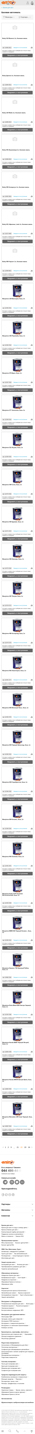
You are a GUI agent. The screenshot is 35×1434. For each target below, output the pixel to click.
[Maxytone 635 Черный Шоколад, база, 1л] (17, 737)
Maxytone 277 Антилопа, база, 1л (13, 410)
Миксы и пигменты (7, 1236)
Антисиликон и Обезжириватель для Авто (14, 1345)
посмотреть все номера (8, 1173)
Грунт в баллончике (26, 1295)
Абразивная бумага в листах (10, 1394)
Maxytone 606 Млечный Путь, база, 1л (15, 707)
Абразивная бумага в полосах (11, 1282)
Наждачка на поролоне (8, 1280)
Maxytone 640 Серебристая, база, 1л (14, 782)
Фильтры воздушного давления (11, 1336)
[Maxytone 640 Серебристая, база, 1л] (17, 774)
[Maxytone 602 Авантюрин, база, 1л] (17, 662)
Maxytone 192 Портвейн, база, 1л (13, 336)
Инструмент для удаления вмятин (13, 1314)
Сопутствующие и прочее (21, 1256)
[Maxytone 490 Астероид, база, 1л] (17, 625)
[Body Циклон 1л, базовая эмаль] (17, 67)
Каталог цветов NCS (21, 1243)
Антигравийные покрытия (9, 1295)
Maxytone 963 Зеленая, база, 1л (13, 856)
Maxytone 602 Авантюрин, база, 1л (14, 670)
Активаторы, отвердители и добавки (12, 1251)
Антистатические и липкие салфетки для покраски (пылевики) (17, 1352)
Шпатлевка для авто (7, 1258)
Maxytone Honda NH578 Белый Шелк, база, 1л (17, 1080)
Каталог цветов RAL (7, 1245)
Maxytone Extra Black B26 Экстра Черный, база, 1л (16, 1006)
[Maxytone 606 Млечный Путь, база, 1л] (17, 699)
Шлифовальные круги (8, 1277)
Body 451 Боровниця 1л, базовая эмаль (16, 150)
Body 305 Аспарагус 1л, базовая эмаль (15, 187)
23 (25, 1147)
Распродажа (6, 1388)
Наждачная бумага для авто (10, 1275)
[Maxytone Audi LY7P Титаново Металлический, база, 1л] (17, 885)
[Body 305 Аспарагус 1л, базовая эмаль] (17, 179)
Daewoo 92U (20, 1236)
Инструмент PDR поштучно (10, 1321)
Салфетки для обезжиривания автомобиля (15, 1349)
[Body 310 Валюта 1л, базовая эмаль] (17, 30)
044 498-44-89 (12, 1170)
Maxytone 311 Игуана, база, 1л (12, 447)
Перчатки (19, 1379)
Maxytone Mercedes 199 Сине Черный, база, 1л (17, 1117)
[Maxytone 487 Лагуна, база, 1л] (17, 588)
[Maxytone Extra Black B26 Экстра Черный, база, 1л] (17, 997)
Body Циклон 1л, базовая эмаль (13, 75)
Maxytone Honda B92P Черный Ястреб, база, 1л (15, 1043)
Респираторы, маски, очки (9, 1381)
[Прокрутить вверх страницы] (32, 1425)
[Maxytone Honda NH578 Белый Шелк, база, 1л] (17, 1071)
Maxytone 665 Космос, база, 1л (12, 819)
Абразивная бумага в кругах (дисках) (13, 1392)
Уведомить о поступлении (17, 55)
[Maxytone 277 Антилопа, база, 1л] (17, 402)
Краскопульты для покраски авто (11, 1334)
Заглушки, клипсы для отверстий (11, 1319)
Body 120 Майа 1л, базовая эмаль (14, 113)
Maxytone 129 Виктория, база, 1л (13, 298)
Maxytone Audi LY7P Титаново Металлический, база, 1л (12, 894)
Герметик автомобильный (9, 1269)
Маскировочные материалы (10, 1355)
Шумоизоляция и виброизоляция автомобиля (17, 1402)
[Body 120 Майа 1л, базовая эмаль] (17, 104)
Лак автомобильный (20, 1253)
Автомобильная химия (8, 1293)
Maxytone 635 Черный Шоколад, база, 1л (16, 745)
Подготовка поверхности (10, 1343)
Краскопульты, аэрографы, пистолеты (15, 1332)
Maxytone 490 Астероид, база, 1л (13, 633)
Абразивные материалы (10, 1273)
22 (21, 1147)
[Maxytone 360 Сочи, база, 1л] (17, 476)
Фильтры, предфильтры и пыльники (12, 1383)
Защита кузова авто (8, 1262)
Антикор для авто (22, 1264)
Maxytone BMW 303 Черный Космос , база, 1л (16, 931)
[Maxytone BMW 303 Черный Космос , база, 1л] (17, 923)
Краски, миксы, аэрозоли (24, 1390)
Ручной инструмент (22, 1306)
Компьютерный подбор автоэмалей (12, 1232)
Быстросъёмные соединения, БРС (12, 1310)
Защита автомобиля (7, 1297)
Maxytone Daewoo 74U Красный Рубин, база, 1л (15, 968)
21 (18, 1147)
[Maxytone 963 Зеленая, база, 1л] (17, 848)
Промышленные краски (10, 1240)
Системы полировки (9, 1361)
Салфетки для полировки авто (11, 1370)
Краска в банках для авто (9, 1229)
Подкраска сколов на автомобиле (12, 1234)
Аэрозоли (5, 1288)
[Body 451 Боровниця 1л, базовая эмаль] (17, 142)
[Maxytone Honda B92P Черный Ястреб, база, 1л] (17, 1034)
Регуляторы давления (8, 1338)
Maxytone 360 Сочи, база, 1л (12, 484)
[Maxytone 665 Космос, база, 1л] (17, 811)
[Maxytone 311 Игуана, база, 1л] (17, 439)
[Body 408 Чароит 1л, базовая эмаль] (17, 253)
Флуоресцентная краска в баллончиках (13, 1290)
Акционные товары (7, 1390)
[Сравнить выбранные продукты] (24, 1431)
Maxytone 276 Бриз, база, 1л (12, 373)
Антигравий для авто (8, 1264)
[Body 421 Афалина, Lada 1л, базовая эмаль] (17, 216)
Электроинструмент (7, 1308)
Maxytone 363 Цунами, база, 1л (12, 522)
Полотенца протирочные (9, 1347)
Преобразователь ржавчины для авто (13, 1266)
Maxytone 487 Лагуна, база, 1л (12, 596)
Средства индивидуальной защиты (14, 1374)
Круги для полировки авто (9, 1366)
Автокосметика (6, 1398)
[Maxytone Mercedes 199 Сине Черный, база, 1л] (17, 1109)
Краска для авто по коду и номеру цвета (14, 1227)
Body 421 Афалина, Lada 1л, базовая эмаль (17, 224)
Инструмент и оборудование (11, 1301)
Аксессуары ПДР (6, 1316)
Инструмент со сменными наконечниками (14, 1325)
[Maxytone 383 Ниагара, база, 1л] (17, 551)
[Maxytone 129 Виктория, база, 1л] (17, 290)
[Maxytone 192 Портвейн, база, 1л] (17, 327)
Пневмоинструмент (7, 1306)
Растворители (5, 1256)
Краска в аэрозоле (24, 1293)
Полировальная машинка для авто (12, 1303)
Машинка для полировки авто (10, 1368)
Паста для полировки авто (9, 1364)
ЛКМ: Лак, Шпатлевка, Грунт (11, 1249)
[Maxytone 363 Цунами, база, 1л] (17, 513)
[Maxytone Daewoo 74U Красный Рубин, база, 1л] (17, 960)
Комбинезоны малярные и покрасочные (14, 1377)
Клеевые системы (7, 1327)
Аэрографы (28, 1334)
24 (29, 1147)
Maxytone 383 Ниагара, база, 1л (13, 559)
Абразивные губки (7, 1284)
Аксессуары (29, 1303)
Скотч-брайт (21, 1277)
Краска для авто (7, 1225)
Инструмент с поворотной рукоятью (12, 1323)
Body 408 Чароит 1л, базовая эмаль (14, 261)
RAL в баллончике (7, 1243)
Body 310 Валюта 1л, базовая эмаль (14, 38)
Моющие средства (7, 1379)
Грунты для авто (6, 1253)
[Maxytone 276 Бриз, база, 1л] (17, 365)
